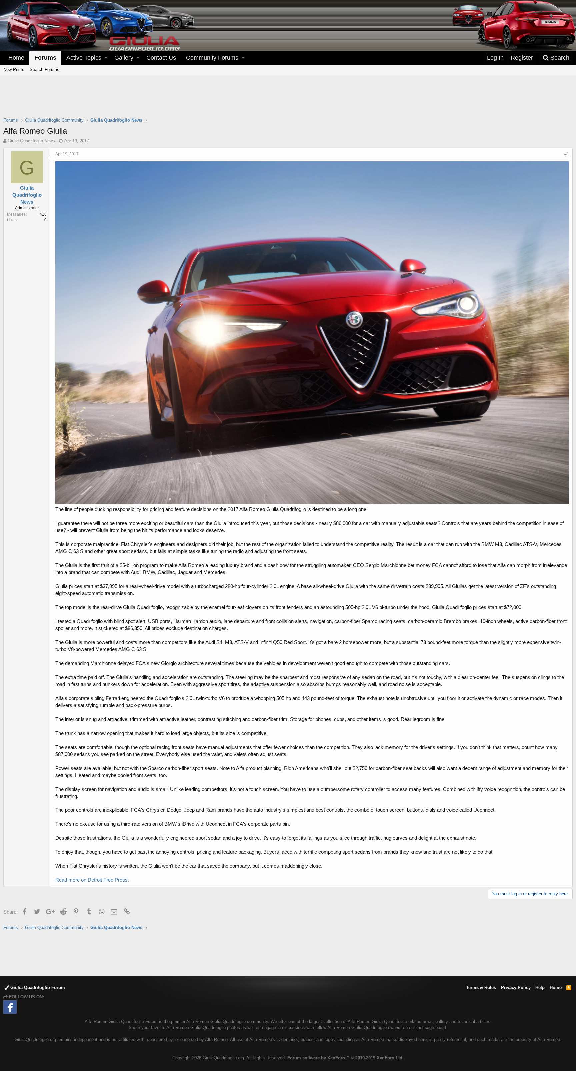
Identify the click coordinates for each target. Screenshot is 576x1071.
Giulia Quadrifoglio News (31, 140)
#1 (566, 154)
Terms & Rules (481, 987)
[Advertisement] (288, 100)
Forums (45, 57)
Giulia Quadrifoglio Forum (37, 987)
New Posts (13, 69)
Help (540, 987)
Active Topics (83, 57)
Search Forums (44, 69)
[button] (106, 58)
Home (16, 57)
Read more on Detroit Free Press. (92, 880)
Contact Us (161, 57)
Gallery (123, 57)
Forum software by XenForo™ (345, 1057)
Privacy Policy (516, 987)
